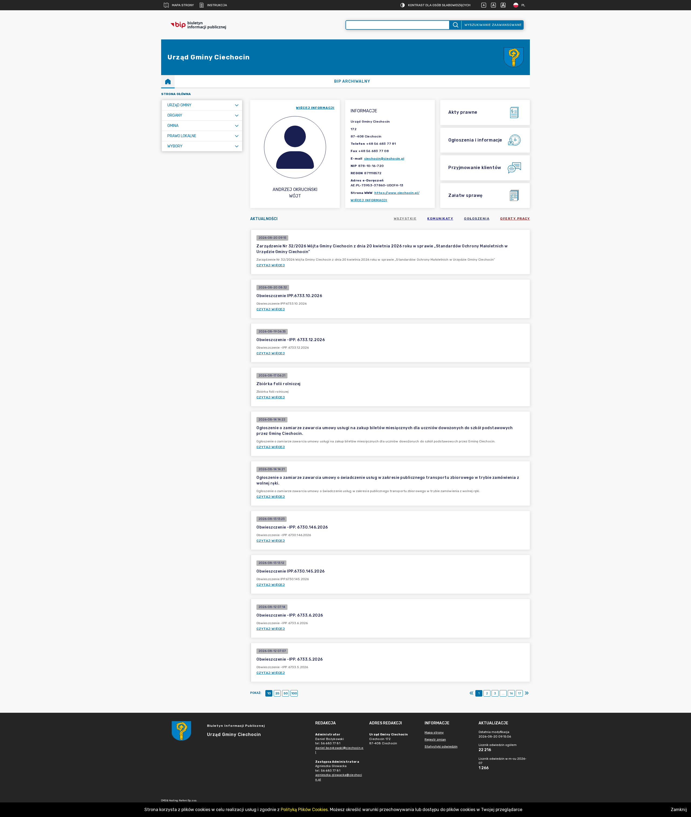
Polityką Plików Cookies (304, 809)
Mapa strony (183, 5)
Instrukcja (217, 5)
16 (511, 693)
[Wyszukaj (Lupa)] (455, 25)
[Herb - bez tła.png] (514, 57)
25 (277, 693)
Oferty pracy (515, 218)
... (503, 693)
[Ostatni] (526, 693)
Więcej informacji (369, 200)
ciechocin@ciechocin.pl (384, 158)
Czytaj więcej (270, 265)
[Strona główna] (168, 81)
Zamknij (679, 809)
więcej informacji (315, 108)
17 (519, 693)
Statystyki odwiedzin (441, 746)
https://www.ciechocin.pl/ (396, 193)
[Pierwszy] (471, 693)
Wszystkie (405, 218)
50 (286, 693)
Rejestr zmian (435, 739)
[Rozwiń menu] (237, 105)
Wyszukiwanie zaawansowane (493, 25)
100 (294, 693)
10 (269, 693)
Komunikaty (440, 218)
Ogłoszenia (476, 218)
